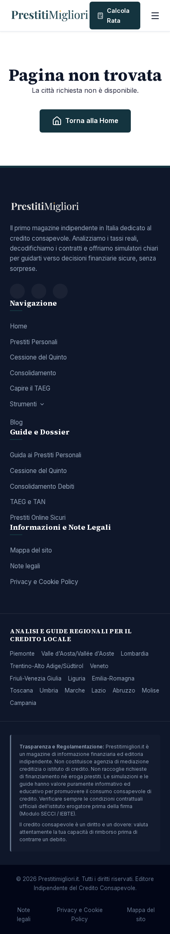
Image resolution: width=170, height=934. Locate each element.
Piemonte (22, 653)
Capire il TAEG (30, 388)
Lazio (99, 690)
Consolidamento (33, 373)
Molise (150, 690)
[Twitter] (38, 291)
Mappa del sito (31, 550)
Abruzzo (124, 690)
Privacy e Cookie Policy (44, 582)
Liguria (76, 678)
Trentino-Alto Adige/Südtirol (46, 666)
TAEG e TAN (27, 502)
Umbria (49, 690)
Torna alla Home (91, 120)
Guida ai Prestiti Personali (45, 455)
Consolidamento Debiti (42, 486)
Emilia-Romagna (113, 678)
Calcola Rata (118, 15)
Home (18, 326)
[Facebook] (17, 291)
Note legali (25, 566)
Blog (16, 422)
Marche (75, 690)
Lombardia (135, 653)
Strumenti (23, 404)
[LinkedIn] (60, 291)
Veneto (99, 666)
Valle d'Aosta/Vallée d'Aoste (77, 653)
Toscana (21, 690)
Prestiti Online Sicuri (38, 517)
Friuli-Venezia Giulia (35, 678)
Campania (23, 703)
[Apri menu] (155, 15)
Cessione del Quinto (38, 357)
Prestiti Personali (33, 342)
